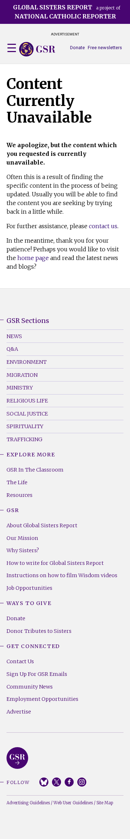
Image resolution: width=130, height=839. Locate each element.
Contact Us (20, 661)
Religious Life (27, 400)
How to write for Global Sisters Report (55, 563)
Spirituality (24, 426)
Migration (22, 375)
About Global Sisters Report (41, 525)
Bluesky (43, 782)
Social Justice (27, 413)
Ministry (19, 387)
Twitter (56, 782)
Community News (29, 686)
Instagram (81, 782)
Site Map (104, 802)
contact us (103, 226)
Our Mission (22, 538)
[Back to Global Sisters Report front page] (37, 49)
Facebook (69, 782)
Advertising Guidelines (28, 802)
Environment (26, 362)
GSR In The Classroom (35, 470)
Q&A (12, 349)
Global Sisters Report (17, 758)
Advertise (18, 711)
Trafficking (24, 439)
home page (33, 257)
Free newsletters (105, 47)
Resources (19, 495)
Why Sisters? (22, 550)
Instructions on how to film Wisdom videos (61, 575)
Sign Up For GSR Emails (36, 674)
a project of (66, 12)
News (14, 336)
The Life (16, 482)
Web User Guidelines (73, 802)
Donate (77, 47)
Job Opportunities (29, 588)
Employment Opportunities (42, 699)
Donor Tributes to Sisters (39, 631)
